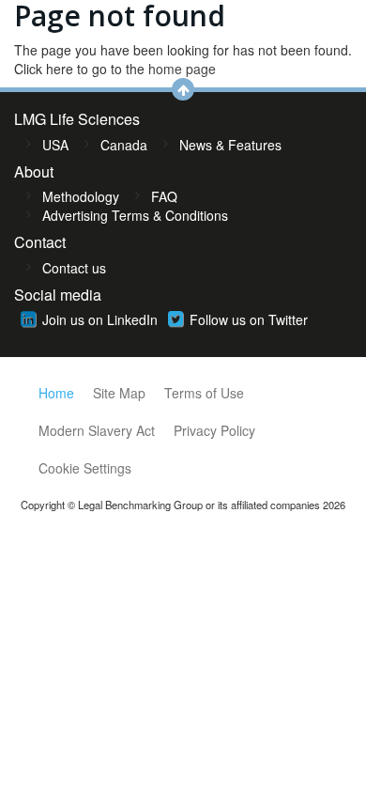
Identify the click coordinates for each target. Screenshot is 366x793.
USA (55, 144)
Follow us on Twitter (249, 319)
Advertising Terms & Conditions (135, 215)
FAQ (164, 196)
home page (182, 68)
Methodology (80, 196)
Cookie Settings (84, 468)
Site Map (119, 392)
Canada (123, 144)
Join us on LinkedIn (100, 319)
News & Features (230, 144)
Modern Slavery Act (96, 430)
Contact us (74, 267)
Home (56, 392)
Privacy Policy (214, 430)
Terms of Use (204, 392)
